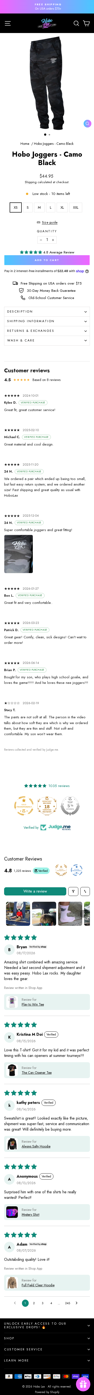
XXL (75, 207)
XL (62, 207)
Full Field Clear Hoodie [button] (38, 1285)
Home (24, 143)
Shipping (31, 182)
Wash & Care (21, 340)
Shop (9, 1338)
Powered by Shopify (47, 1392)
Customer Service (23, 1349)
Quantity (47, 231)
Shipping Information (31, 321)
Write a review (35, 891)
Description (20, 311)
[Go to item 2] (44, 914)
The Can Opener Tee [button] (37, 1072)
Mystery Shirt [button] (30, 1214)
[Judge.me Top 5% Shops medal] (70, 805)
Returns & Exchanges (30, 330)
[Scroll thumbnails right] (84, 914)
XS (16, 207)
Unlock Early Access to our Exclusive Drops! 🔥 (35, 1325)
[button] (31, 252)
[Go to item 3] (70, 914)
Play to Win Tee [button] (33, 1004)
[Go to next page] (78, 1303)
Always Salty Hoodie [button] (36, 1146)
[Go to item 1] (18, 914)
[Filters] (73, 891)
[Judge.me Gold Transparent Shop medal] (24, 805)
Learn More (16, 1360)
